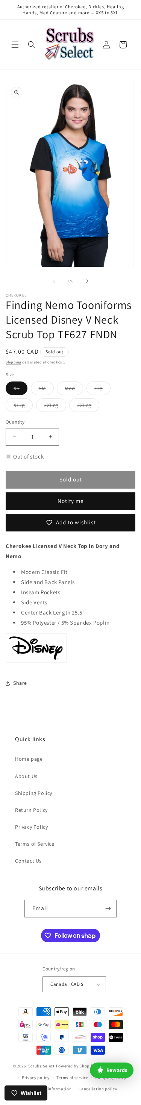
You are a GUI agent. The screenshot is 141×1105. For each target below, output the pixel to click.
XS (20, 389)
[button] (15, 44)
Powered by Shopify (75, 1066)
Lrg (102, 389)
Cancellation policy (98, 1088)
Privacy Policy (31, 826)
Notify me (70, 500)
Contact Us (28, 860)
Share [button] (20, 683)
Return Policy (31, 810)
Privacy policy (36, 1077)
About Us (26, 776)
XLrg (23, 406)
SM (46, 389)
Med (74, 389)
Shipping (13, 362)
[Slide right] (87, 281)
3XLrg (88, 406)
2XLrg (55, 406)
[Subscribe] (108, 908)
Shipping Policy (33, 793)
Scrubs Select (41, 1066)
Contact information (51, 1088)
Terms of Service (35, 843)
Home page (28, 758)
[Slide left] (54, 281)
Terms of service (72, 1077)
